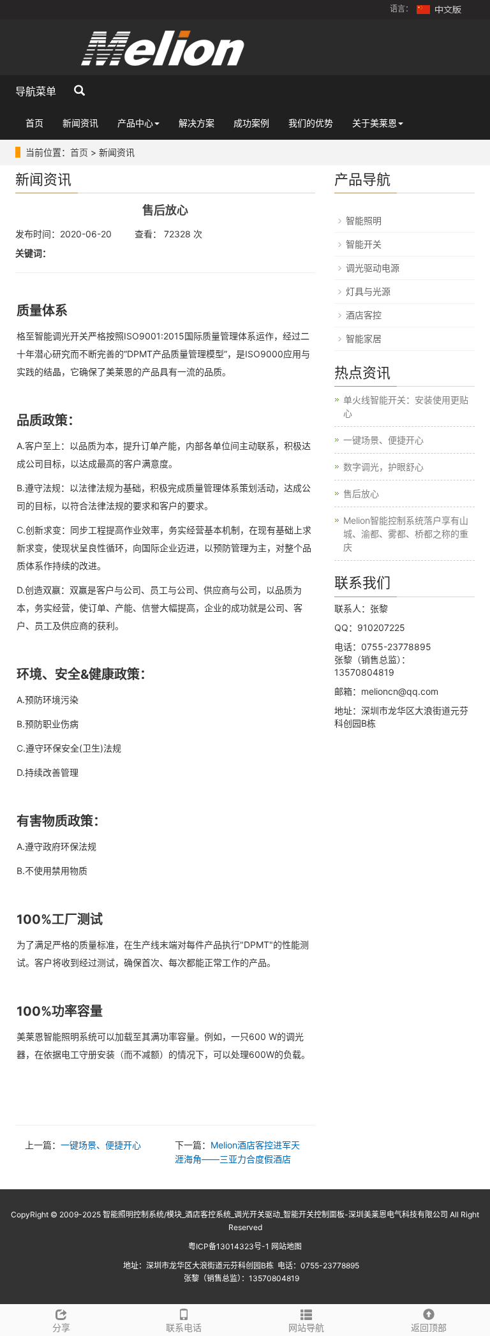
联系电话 (184, 1327)
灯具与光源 (368, 291)
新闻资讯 (80, 122)
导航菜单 (35, 91)
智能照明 (364, 220)
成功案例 (251, 122)
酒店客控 (364, 314)
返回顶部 (429, 1327)
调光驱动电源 (372, 267)
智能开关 (364, 244)
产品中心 (135, 122)
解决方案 (196, 122)
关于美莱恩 (374, 122)
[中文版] (439, 8)
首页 (34, 122)
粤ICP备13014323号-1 (228, 1246)
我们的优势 (310, 122)
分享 (61, 1327)
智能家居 (364, 338)
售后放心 (361, 493)
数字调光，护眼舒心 (383, 466)
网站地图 (286, 1246)
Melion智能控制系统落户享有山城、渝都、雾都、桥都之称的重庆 (405, 534)
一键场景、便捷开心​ (101, 1144)
